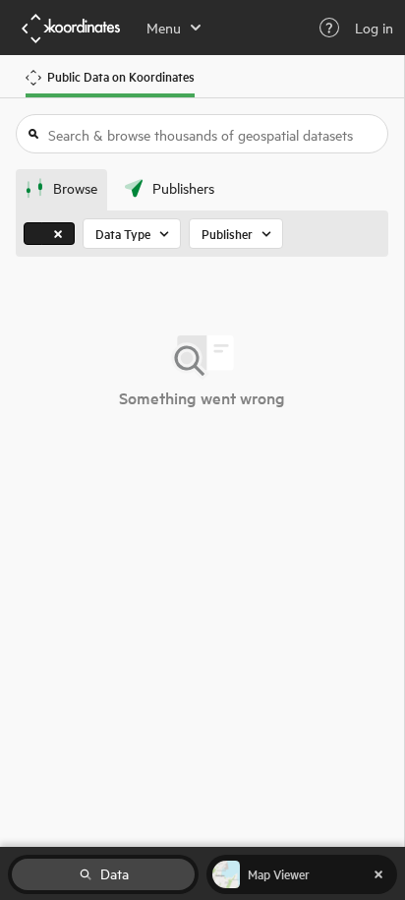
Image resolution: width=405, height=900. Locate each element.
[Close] (58, 233)
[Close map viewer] (378, 874)
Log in (374, 27)
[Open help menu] (329, 27)
